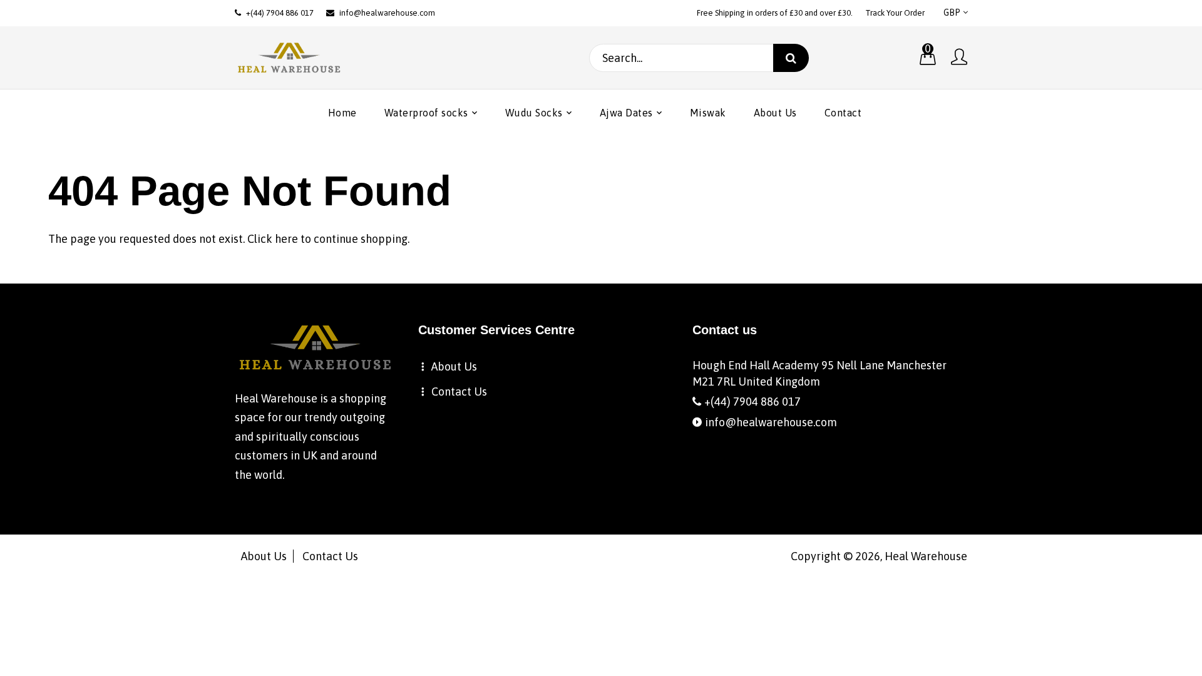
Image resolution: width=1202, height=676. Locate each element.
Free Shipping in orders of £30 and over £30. (775, 13)
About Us (454, 366)
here (286, 238)
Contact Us (459, 391)
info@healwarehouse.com (387, 13)
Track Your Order (895, 13)
